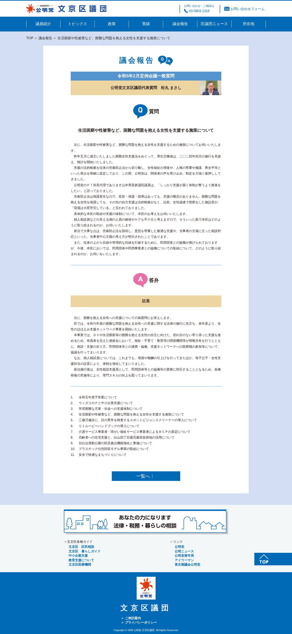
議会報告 (45, 38)
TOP (29, 38)
